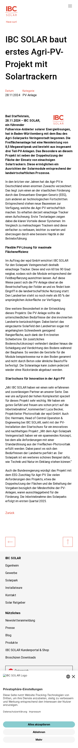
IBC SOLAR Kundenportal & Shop (27, 650)
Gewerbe (11, 573)
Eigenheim (12, 565)
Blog (8, 635)
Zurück (9, 513)
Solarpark (11, 580)
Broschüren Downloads (20, 657)
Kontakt (10, 595)
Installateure (13, 588)
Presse (10, 628)
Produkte (11, 642)
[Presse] (10, 542)
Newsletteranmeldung (20, 620)
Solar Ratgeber (15, 602)
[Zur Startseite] (11, 11)
